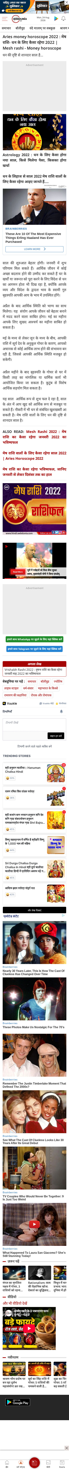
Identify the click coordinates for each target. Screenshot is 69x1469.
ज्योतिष (58, 681)
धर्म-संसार (28, 688)
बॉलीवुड (20, 28)
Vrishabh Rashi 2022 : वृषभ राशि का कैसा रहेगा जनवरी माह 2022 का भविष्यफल (33, 672)
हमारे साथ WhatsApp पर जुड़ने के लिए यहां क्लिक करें (34, 639)
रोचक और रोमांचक (41, 695)
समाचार (6, 28)
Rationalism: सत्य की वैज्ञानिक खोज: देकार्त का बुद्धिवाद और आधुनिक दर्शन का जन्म (39, 1286)
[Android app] (17, 1402)
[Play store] (56, 18)
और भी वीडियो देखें (15, 1303)
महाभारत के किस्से (48, 688)
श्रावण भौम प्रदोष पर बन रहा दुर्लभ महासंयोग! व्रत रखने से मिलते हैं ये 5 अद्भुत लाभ (14, 1382)
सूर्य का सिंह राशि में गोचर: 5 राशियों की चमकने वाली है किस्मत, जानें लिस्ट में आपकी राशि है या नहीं (39, 1382)
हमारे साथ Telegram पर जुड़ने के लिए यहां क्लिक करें (34, 649)
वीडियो (12, 1296)
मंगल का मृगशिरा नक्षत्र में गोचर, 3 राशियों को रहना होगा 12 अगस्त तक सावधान (13, 1286)
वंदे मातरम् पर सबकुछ (42, 28)
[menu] (5, 19)
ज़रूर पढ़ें (13, 1261)
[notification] (63, 18)
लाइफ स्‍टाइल (11, 688)
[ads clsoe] (66, 1448)
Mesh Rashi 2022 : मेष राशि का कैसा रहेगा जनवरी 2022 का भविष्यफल (34, 437)
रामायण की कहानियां (15, 695)
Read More (17, 572)
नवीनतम (13, 1357)
